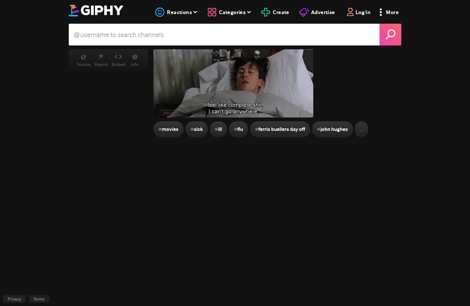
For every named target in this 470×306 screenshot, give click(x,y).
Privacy (14, 299)
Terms (39, 299)
